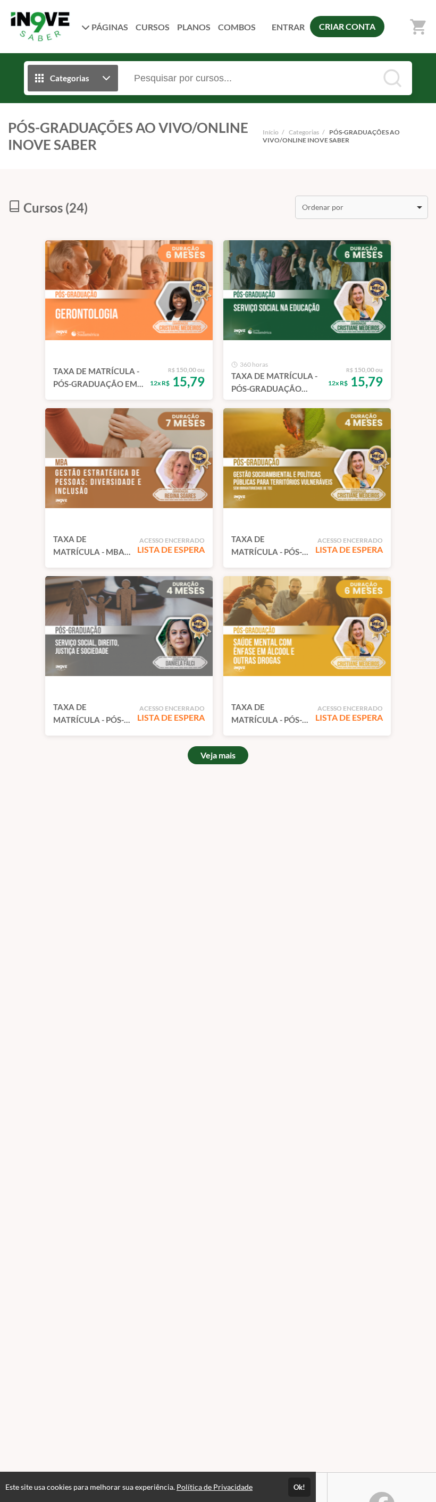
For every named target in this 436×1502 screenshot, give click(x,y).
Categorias (304, 132)
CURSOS (153, 27)
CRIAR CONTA (347, 26)
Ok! (299, 1487)
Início (271, 132)
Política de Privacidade (215, 1486)
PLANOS (194, 27)
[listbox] (361, 207)
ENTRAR (288, 27)
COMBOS (237, 27)
